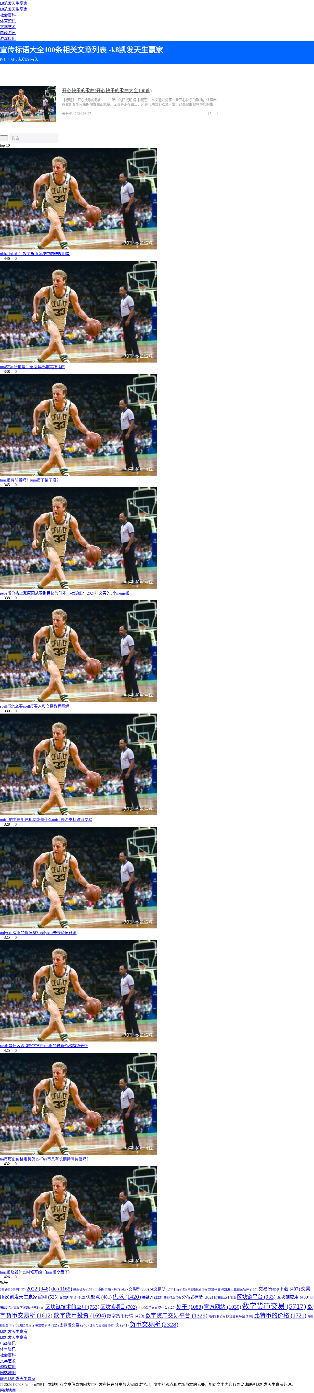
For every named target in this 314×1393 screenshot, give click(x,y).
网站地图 (8, 1373)
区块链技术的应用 (72, 1307)
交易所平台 (72, 1297)
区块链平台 (256, 1297)
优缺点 (99, 1297)
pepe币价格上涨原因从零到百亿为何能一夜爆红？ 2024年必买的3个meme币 (65, 593)
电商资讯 (8, 33)
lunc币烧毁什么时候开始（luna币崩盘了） (36, 1272)
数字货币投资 (79, 1315)
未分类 (67, 114)
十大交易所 (147, 1307)
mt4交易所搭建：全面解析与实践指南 (32, 367)
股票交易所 (47, 1325)
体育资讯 (8, 21)
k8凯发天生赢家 (13, 3)
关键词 (152, 1297)
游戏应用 (8, 39)
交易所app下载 (279, 1288)
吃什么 (166, 1307)
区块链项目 (118, 1307)
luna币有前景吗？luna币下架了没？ (30, 480)
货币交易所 (154, 1324)
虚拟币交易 (74, 1325)
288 (5, 1289)
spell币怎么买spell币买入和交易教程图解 (34, 706)
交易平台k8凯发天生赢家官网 (232, 1289)
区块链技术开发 (32, 1307)
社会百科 (8, 15)
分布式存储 (197, 1297)
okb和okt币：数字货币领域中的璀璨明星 (35, 254)
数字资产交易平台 (176, 1316)
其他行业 (172, 1297)
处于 (189, 1307)
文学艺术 (8, 27)
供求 (127, 1296)
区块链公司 (225, 1297)
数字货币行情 (125, 1316)
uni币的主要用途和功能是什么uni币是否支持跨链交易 (46, 820)
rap (181, 1289)
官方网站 (222, 1307)
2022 (38, 1289)
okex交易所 (135, 1289)
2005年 (18, 1289)
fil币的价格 (107, 1289)
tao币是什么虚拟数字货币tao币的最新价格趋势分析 (44, 1046)
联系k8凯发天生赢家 (17, 1379)
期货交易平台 (239, 1316)
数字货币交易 (274, 1306)
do (61, 1289)
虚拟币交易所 (102, 1325)
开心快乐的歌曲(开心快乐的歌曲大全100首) (107, 90)
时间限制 (217, 1316)
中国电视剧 (197, 1289)
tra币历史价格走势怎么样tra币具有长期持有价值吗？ (45, 1159)
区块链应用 (292, 1297)
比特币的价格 (280, 1315)
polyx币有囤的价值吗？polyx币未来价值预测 (38, 933)
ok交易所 (162, 1289)
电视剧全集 (24, 1325)
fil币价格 (83, 1289)
